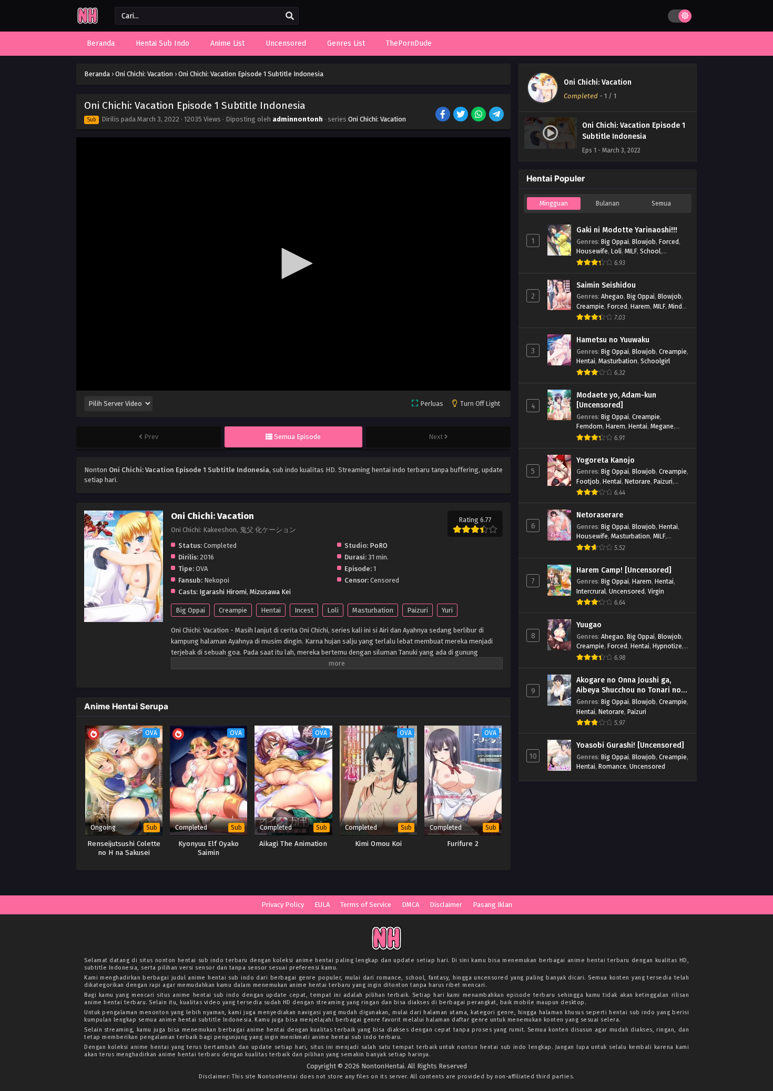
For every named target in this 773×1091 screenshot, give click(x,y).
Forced (669, 242)
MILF (631, 251)
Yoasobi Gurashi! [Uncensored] (630, 745)
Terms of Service (365, 905)
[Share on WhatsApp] (479, 115)
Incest (303, 610)
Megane (662, 426)
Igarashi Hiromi (223, 592)
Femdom (589, 426)
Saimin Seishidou (606, 285)
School (650, 251)
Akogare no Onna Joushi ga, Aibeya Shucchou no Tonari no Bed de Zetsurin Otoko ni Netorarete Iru (628, 686)
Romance (612, 766)
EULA (322, 905)
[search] (290, 16)
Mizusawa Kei (270, 592)
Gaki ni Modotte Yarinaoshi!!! (626, 230)
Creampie (233, 610)
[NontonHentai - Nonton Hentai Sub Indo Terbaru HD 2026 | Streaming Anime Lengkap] (87, 22)
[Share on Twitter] (461, 115)
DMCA (410, 905)
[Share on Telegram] (497, 115)
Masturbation (372, 610)
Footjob (587, 481)
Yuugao (589, 624)
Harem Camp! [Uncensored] (624, 570)
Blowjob (644, 242)
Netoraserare (599, 515)
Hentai (271, 610)
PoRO (379, 545)
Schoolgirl (655, 361)
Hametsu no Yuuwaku (612, 339)
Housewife (592, 251)
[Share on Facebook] (443, 115)
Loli (333, 610)
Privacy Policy (282, 905)
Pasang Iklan (492, 905)
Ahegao (612, 296)
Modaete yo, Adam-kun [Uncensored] (616, 400)
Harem (640, 306)
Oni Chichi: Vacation (377, 119)
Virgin (656, 591)
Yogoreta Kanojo (605, 460)
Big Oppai (190, 610)
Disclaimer (446, 905)
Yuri (447, 610)
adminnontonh (297, 119)
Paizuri (417, 610)
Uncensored (627, 591)
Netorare (637, 481)
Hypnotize (667, 646)
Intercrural (591, 591)
